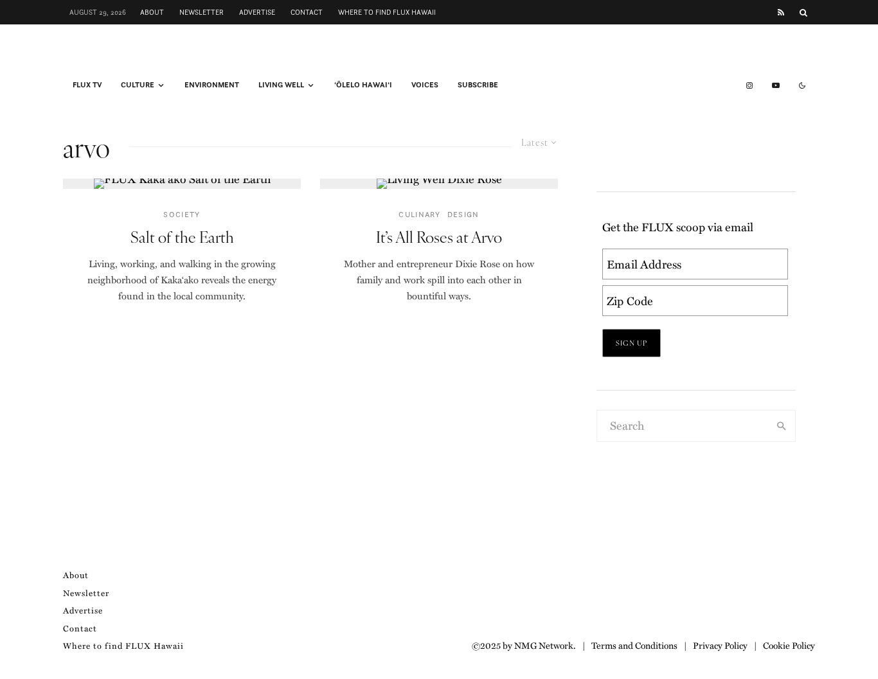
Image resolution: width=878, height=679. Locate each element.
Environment (211, 85)
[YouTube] (775, 85)
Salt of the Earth (182, 236)
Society (181, 214)
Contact (307, 12)
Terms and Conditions (634, 645)
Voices (424, 85)
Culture (137, 85)
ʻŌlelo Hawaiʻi (363, 85)
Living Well (281, 85)
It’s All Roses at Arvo (439, 236)
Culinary (420, 214)
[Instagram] (749, 85)
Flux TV (87, 85)
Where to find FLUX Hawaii (387, 12)
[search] (781, 425)
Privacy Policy (720, 645)
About (152, 12)
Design (463, 214)
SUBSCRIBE (478, 85)
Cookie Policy (789, 645)
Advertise (257, 12)
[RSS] (781, 12)
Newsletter (201, 12)
